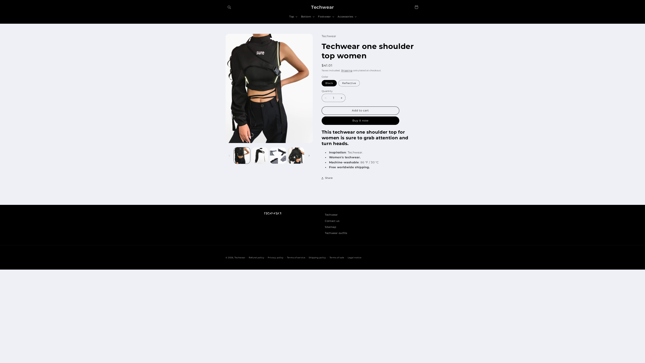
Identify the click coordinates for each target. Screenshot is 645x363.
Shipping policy (317, 257)
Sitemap (330, 227)
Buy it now (360, 120)
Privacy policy (276, 257)
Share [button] (329, 177)
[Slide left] (229, 155)
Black (329, 83)
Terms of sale (337, 257)
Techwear (331, 214)
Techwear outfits (336, 233)
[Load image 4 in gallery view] (278, 155)
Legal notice (354, 257)
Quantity (327, 91)
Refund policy (256, 257)
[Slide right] (309, 155)
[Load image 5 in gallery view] (296, 155)
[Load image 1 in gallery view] (242, 155)
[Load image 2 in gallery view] (260, 155)
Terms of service (296, 257)
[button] (229, 7)
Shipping (346, 70)
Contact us (332, 221)
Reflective (349, 83)
